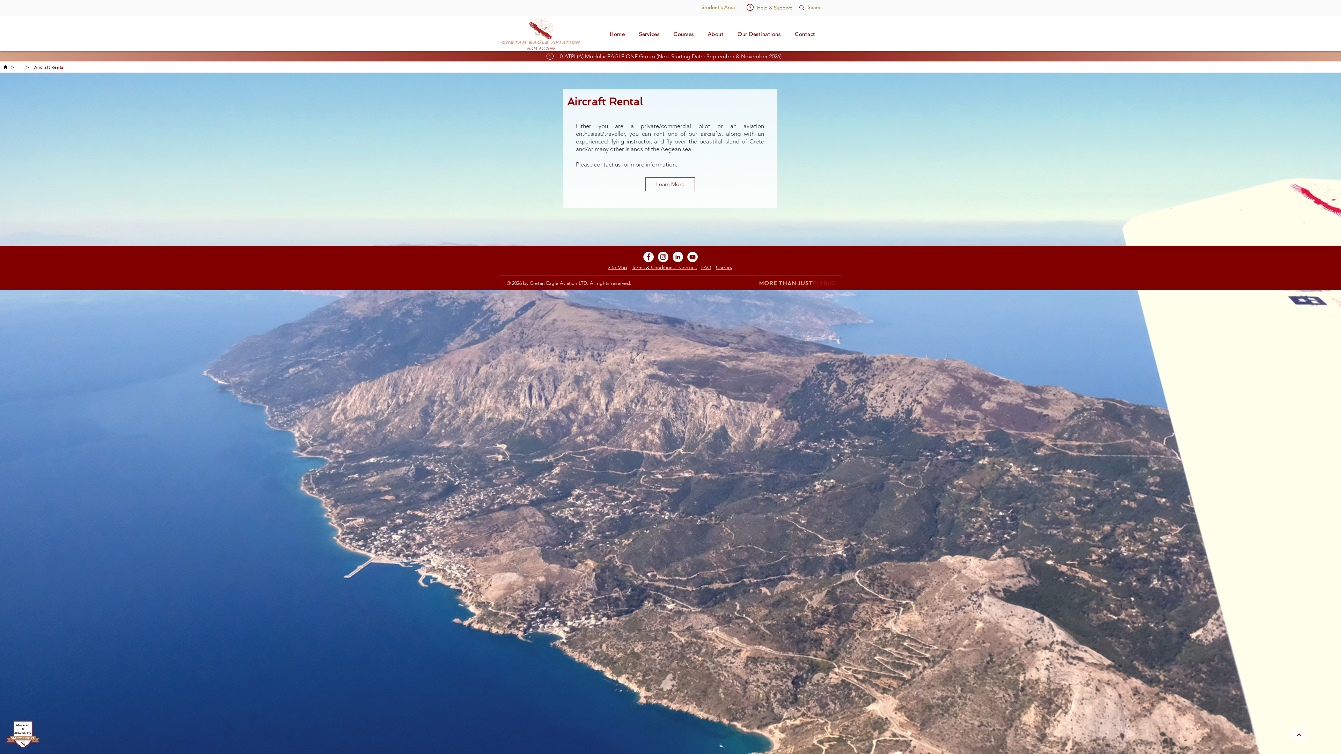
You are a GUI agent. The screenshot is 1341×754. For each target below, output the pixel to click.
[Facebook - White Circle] (648, 257)
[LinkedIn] (678, 257)
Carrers (724, 267)
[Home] (5, 67)
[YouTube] (692, 257)
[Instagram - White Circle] (663, 257)
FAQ (706, 267)
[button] (750, 7)
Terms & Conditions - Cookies (664, 267)
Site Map (617, 267)
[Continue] (1299, 735)
